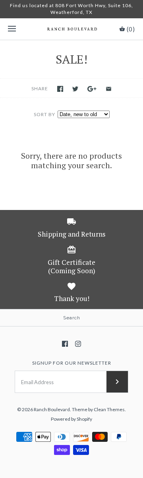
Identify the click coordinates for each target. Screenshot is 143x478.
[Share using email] (109, 89)
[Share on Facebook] (60, 89)
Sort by (44, 114)
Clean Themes (109, 409)
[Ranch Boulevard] (72, 29)
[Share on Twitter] (75, 89)
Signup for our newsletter (71, 363)
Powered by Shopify (71, 419)
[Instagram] (78, 344)
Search (71, 318)
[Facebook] (65, 344)
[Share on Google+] (92, 89)
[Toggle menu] (12, 29)
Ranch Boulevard (52, 409)
